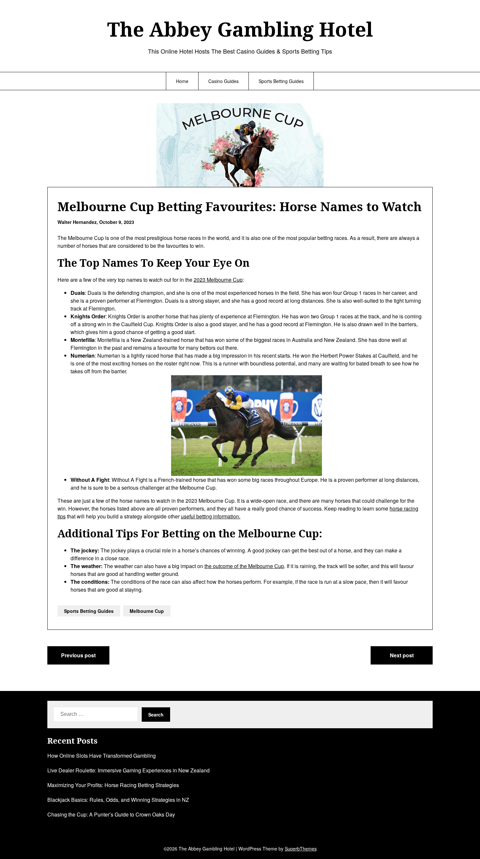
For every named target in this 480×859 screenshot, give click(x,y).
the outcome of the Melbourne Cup (244, 566)
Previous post (78, 655)
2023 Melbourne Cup (218, 279)
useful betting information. (210, 516)
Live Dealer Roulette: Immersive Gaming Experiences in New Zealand (128, 770)
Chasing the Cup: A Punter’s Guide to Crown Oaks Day (111, 814)
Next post (402, 655)
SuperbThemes (301, 848)
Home (182, 81)
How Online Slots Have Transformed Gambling (101, 755)
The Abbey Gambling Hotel (240, 29)
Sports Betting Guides (281, 81)
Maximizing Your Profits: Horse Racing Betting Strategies (113, 785)
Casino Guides (223, 81)
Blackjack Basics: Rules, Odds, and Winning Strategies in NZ (118, 799)
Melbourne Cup (147, 611)
